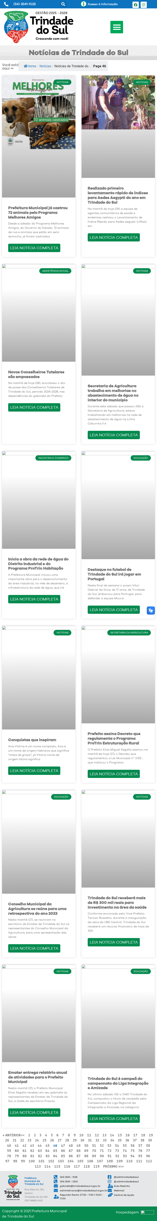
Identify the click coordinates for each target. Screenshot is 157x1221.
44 (40, 1145)
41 (17, 1145)
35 (120, 1140)
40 (9, 1145)
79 (17, 1156)
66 (63, 1150)
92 (117, 1156)
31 (90, 1140)
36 (127, 1140)
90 (102, 1156)
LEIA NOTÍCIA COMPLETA (34, 248)
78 (9, 1156)
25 (44, 1140)
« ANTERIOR (12, 1135)
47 (63, 1145)
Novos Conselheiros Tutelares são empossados (36, 374)
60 (17, 1150)
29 (75, 1140)
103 (61, 1161)
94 (132, 1156)
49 (78, 1145)
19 (151, 1135)
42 (24, 1145)
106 (90, 1161)
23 (29, 1140)
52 (102, 1145)
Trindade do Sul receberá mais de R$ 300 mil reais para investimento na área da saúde (117, 903)
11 (89, 1135)
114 (47, 1166)
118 (87, 1166)
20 (7, 1140)
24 (37, 1140)
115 (57, 1166)
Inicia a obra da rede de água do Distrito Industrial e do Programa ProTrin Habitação (38, 564)
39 (150, 1140)
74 (125, 1150)
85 (63, 1156)
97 (7, 1161)
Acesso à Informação (103, 4)
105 (80, 1161)
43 (32, 1145)
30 (82, 1140)
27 (60, 1140)
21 (15, 1140)
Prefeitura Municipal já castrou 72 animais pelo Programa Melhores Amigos (38, 212)
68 (78, 1150)
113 (38, 1166)
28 (67, 1140)
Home (32, 66)
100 (32, 1161)
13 (104, 1135)
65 (55, 1150)
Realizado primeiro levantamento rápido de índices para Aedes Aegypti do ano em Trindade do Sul (118, 195)
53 (109, 1145)
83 (47, 1156)
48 (71, 1145)
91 (110, 1156)
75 (132, 1150)
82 (40, 1156)
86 (71, 1156)
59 (9, 1150)
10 (81, 1135)
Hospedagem (127, 1212)
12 (97, 1135)
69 (86, 1150)
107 (100, 1161)
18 (143, 1135)
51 (94, 1145)
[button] (63, 4)
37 (135, 1140)
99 (23, 1161)
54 (117, 1145)
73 (117, 1150)
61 (24, 1150)
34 (112, 1140)
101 (41, 1161)
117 (77, 1166)
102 (51, 1161)
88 (86, 1156)
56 (132, 1145)
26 (52, 1140)
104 (70, 1161)
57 (140, 1145)
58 (148, 1145)
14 (112, 1135)
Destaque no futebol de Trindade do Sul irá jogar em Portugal (114, 574)
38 (142, 1140)
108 (110, 1161)
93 (125, 1156)
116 (67, 1166)
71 (102, 1150)
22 (22, 1140)
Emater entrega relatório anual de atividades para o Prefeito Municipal (37, 1077)
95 (140, 1156)
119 (96, 1166)
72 (109, 1150)
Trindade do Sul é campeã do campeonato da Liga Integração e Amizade (118, 1083)
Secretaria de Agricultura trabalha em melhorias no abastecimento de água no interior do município (113, 393)
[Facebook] (135, 5)
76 (140, 1150)
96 (148, 1156)
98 (15, 1161)
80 (24, 1156)
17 (135, 1135)
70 (94, 1150)
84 (55, 1156)
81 (32, 1156)
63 (40, 1150)
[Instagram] (144, 5)
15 (120, 1135)
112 (149, 1161)
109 (120, 1161)
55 (125, 1145)
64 (47, 1150)
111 (139, 1161)
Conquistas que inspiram (32, 739)
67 (71, 1150)
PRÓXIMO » (111, 1166)
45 (47, 1145)
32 (97, 1140)
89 (94, 1156)
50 (86, 1145)
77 (148, 1150)
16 (128, 1135)
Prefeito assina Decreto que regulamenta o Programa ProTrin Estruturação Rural (114, 738)
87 (78, 1156)
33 (105, 1140)
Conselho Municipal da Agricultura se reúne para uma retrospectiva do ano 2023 (37, 909)
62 (32, 1150)
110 (129, 1161)
